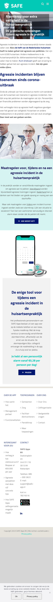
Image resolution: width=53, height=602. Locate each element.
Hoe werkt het (10, 403)
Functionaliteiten (10, 420)
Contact (41, 422)
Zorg (24, 407)
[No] (49, 592)
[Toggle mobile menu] (47, 4)
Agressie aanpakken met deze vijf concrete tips (10, 485)
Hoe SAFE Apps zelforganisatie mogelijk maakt (10, 506)
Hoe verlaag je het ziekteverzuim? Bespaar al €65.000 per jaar (10, 462)
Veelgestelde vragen (43, 415)
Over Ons (42, 401)
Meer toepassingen (26, 430)
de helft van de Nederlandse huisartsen (32, 47)
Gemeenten (26, 401)
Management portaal (10, 412)
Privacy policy (26, 533)
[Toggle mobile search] (42, 4)
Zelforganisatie (43, 407)
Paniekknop (26, 422)
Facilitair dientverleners (26, 415)
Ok (16, 596)
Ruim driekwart (25, 60)
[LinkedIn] (21, 513)
